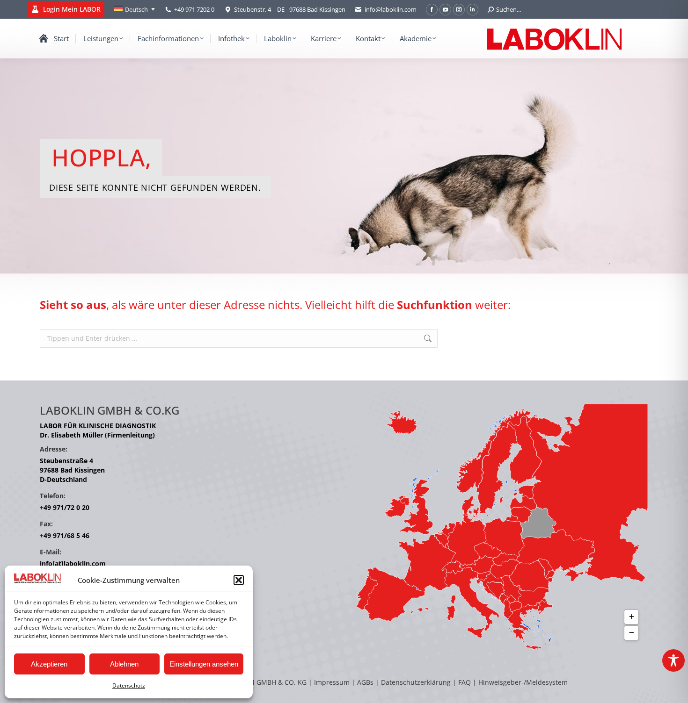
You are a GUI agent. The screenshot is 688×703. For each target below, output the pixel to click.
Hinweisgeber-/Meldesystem (523, 682)
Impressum (332, 682)
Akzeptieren (49, 664)
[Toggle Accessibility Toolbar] (673, 660)
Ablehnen (124, 664)
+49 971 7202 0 (194, 9)
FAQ (464, 682)
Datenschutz (128, 685)
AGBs (366, 682)
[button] (238, 580)
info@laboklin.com (391, 9)
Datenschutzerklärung (416, 682)
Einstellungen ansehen (203, 664)
